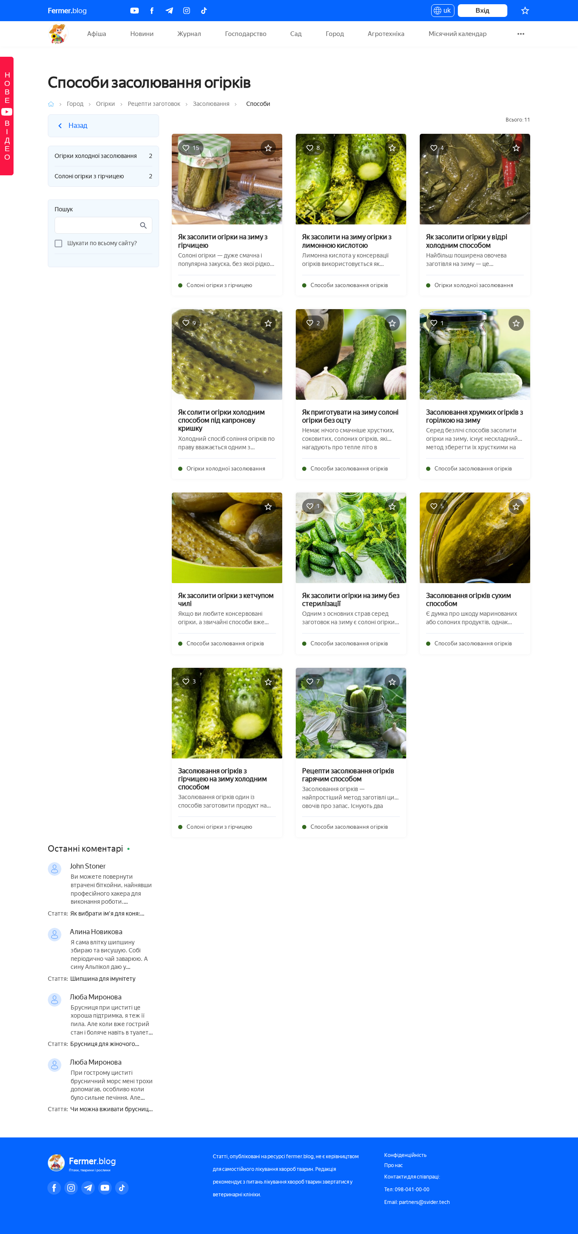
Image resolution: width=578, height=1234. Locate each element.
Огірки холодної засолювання (103, 156)
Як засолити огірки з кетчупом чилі (226, 600)
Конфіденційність (405, 1155)
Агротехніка (386, 34)
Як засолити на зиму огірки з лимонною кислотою (346, 241)
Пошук (64, 209)
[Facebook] (152, 10)
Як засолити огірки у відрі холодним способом (466, 241)
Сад (296, 34)
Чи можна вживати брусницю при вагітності (111, 1109)
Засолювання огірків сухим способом (468, 600)
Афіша (96, 34)
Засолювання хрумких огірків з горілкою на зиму (474, 416)
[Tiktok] (204, 10)
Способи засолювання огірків (349, 285)
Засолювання (211, 104)
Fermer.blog (58, 33)
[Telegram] (169, 10)
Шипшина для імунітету (102, 979)
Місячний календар (458, 34)
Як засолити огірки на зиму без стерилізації (350, 600)
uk (445, 12)
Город (335, 34)
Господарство (246, 34)
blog (67, 10)
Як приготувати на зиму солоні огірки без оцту (350, 416)
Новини (142, 34)
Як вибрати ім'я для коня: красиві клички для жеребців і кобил (112, 914)
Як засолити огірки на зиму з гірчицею (222, 241)
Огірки (105, 104)
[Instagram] (186, 10)
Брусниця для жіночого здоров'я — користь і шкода (108, 1044)
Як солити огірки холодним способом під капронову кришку (221, 420)
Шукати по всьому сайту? (102, 243)
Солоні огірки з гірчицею (103, 176)
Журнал (189, 34)
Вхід (483, 10)
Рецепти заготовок (154, 104)
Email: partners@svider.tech (417, 1202)
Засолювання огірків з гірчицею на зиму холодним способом (222, 779)
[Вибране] (525, 11)
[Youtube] (134, 10)
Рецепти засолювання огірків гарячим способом (348, 775)
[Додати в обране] (268, 147)
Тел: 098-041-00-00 (406, 1189)
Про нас (393, 1165)
